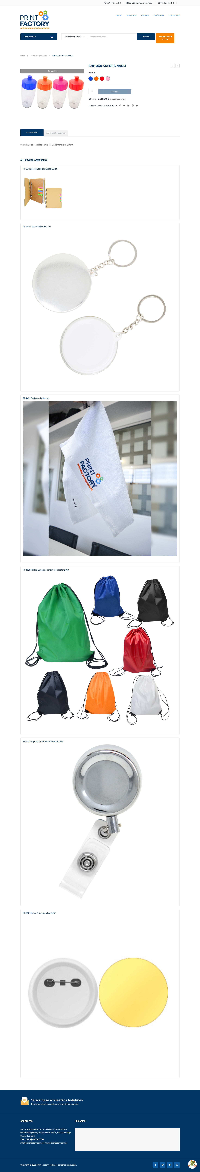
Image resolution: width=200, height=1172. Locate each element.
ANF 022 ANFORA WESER (173, 66)
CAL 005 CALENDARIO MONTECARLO (178, 66)
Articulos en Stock (38, 56)
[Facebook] (120, 105)
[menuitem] (119, 15)
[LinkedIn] (137, 105)
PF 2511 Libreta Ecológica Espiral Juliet (40, 169)
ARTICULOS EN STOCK (165, 38)
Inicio (22, 56)
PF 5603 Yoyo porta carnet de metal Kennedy (43, 741)
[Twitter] (124, 105)
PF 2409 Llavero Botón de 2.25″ (37, 227)
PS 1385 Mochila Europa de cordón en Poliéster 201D (46, 570)
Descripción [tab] (32, 133)
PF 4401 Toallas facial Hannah (36, 398)
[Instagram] (170, 1165)
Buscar (146, 37)
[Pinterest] (128, 105)
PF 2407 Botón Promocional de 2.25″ (39, 913)
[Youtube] (177, 1165)
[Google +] (133, 105)
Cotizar (115, 91)
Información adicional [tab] (56, 133)
